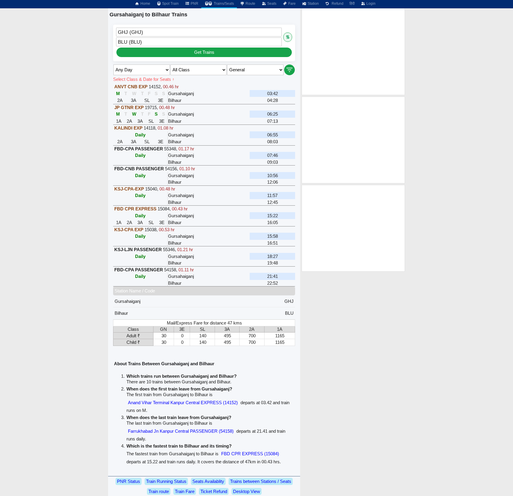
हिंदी (352, 3)
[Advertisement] (353, 51)
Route (250, 3)
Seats (271, 3)
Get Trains (204, 52)
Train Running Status (166, 481)
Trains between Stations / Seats (260, 481)
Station (313, 3)
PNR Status (128, 481)
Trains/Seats (223, 3)
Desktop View (246, 491)
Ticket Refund (213, 491)
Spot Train (170, 3)
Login (370, 3)
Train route (158, 491)
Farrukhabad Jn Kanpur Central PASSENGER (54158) (181, 431)
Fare (291, 3)
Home (145, 3)
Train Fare (184, 491)
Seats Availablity (208, 481)
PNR (194, 3)
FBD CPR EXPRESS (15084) (250, 453)
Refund (336, 3)
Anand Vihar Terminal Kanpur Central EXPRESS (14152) (183, 402)
